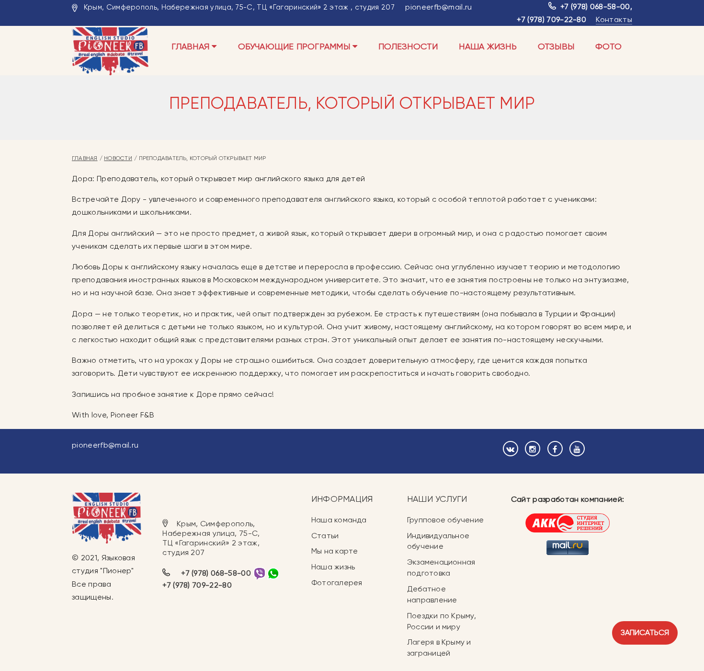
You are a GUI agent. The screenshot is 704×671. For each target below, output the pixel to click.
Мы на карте (334, 550)
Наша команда (339, 519)
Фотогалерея (336, 582)
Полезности (408, 46)
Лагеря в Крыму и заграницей (439, 647)
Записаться (645, 632)
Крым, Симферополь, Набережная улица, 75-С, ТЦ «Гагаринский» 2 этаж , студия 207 (239, 7)
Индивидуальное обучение (438, 541)
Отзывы (556, 46)
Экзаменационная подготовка (441, 567)
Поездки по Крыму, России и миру (441, 621)
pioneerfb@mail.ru (438, 7)
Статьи (325, 535)
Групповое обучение (445, 519)
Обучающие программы (295, 46)
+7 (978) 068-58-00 (595, 6)
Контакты (614, 19)
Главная (191, 46)
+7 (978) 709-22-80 (551, 19)
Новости (118, 158)
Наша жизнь (487, 46)
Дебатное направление (432, 594)
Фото (608, 46)
